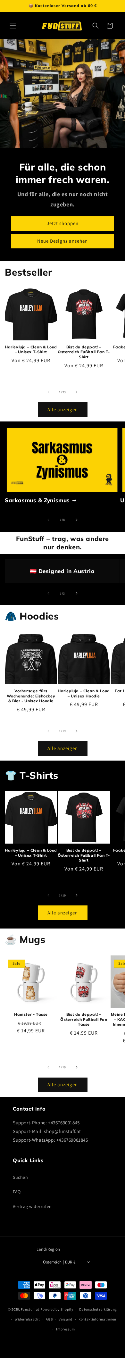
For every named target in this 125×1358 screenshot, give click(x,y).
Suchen (20, 1177)
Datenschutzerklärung (98, 1309)
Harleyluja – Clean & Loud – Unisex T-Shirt (31, 349)
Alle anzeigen (62, 409)
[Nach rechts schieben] (77, 392)
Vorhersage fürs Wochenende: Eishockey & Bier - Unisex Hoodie (31, 695)
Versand (65, 1319)
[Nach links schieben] (48, 392)
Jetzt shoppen (63, 223)
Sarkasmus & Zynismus (37, 500)
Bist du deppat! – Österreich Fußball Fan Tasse (83, 1019)
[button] (13, 26)
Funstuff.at (30, 1309)
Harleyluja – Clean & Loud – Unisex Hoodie (84, 693)
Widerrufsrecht (27, 1319)
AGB (49, 1319)
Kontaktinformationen (97, 1319)
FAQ (17, 1192)
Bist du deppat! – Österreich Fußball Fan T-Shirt (84, 352)
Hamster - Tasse (31, 1014)
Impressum (65, 1329)
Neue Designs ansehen (62, 241)
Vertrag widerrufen (32, 1206)
